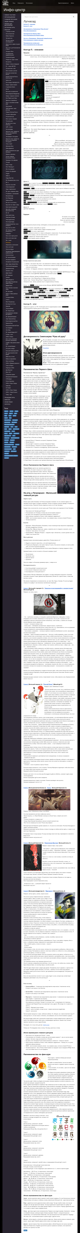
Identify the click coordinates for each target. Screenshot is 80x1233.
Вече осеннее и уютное (11, 70)
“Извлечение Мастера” (51, 843)
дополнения (16, 429)
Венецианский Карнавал (11, 376)
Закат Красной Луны (11, 319)
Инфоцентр (21, 3)
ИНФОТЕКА (7, 399)
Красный (8, 306)
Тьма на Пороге (9, 365)
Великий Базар (9, 196)
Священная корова (10, 374)
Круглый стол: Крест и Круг (12, 204)
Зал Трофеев (9, 327)
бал (10, 417)
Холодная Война (10, 297)
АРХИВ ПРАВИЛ (9, 402)
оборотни (7, 437)
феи (14, 449)
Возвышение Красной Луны (12, 325)
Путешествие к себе (10, 68)
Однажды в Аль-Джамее (12, 160)
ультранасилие (8, 449)
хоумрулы (7, 451)
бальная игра (8, 420)
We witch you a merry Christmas (11, 123)
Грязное (8, 277)
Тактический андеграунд (12, 266)
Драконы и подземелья (11, 100)
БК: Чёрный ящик (10, 310)
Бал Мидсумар (9, 198)
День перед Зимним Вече (12, 264)
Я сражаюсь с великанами (12, 193)
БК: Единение (9, 275)
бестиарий (15, 420)
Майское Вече (9, 200)
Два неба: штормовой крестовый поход (11, 209)
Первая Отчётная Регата (12, 112)
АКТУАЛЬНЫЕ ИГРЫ (10, 27)
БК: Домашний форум (11, 316)
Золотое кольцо (9, 255)
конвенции (16, 433)
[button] (76, 2)
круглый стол (8, 435)
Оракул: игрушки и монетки (12, 96)
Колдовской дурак (10, 57)
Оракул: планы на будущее (12, 64)
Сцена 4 (26, 843)
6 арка (16, 411)
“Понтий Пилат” (48, 684)
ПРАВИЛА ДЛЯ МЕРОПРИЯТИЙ (8, 24)
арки (16, 413)
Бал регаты (8, 61)
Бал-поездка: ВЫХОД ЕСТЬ (12, 82)
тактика (17, 444)
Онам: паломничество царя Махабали (12, 151)
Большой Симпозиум (9, 424)
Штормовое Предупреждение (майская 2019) (13, 252)
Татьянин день (9, 121)
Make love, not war (10, 356)
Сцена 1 (26, 588)
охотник (6, 440)
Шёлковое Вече (9, 146)
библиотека (7, 422)
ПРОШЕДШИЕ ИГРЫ (10, 397)
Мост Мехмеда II (10, 167)
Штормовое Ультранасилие (12, 261)
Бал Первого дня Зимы (11, 98)
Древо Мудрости (10, 279)
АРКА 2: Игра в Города (11, 390)
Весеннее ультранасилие (12, 91)
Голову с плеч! (9, 334)
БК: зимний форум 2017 (11, 332)
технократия (7, 446)
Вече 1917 (8, 372)
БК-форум (14, 422)
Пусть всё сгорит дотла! (12, 235)
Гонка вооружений (10, 187)
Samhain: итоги (9, 270)
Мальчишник (9, 106)
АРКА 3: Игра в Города (11, 383)
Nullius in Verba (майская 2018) (12, 294)
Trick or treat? (9, 144)
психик (6, 442)
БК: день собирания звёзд (12, 191)
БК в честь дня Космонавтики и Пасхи (13, 48)
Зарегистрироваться (63, 3)
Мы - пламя (8, 240)
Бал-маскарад (9, 129)
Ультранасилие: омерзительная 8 (10, 54)
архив (14, 415)
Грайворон (8, 233)
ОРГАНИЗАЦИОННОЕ (10, 17)
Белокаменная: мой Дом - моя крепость (12, 313)
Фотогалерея (29, 3)
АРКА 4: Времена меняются (12, 363)
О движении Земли (10, 87)
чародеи (6, 453)
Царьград (8, 385)
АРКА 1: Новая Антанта (11, 392)
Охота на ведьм (10, 249)
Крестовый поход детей (11, 207)
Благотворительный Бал (12, 321)
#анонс (6, 411)
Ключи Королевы (10, 381)
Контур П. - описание (29, 24)
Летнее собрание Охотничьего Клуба (10, 157)
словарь (12, 442)
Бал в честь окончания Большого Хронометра (11, 339)
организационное (15, 437)
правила (12, 440)
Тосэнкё (8, 162)
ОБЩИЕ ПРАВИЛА (9, 21)
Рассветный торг (10, 116)
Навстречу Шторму (10, 217)
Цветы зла (8, 80)
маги (14, 435)
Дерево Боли (9, 285)
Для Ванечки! (9, 370)
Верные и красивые (10, 154)
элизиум (6, 457)
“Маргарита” (49, 891)
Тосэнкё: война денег (11, 114)
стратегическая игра (9, 444)
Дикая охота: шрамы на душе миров (13, 44)
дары (10, 429)
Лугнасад (8, 242)
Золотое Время (9, 308)
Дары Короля (9, 273)
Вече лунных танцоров (11, 119)
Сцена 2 (26, 684)
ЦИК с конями (9, 127)
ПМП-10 (8, 175)
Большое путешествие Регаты (11, 73)
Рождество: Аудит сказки (12, 59)
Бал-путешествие (10, 33)
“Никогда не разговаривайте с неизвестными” (58, 588)
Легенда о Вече (9, 51)
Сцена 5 (26, 891)
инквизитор (7, 431)
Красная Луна (9, 323)
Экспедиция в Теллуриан (12, 136)
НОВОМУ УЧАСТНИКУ (10, 15)
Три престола (9, 38)
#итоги (11, 411)
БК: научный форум (10, 257)
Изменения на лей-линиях (12, 244)
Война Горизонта (10, 36)
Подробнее (46, 348)
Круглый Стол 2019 (10, 227)
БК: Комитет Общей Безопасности (10, 230)
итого (6, 433)
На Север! (8, 387)
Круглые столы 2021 (11, 184)
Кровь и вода (9, 164)
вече (12, 426)
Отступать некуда (10, 348)
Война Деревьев (10, 148)
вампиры (7, 426)
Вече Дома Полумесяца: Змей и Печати (12, 282)
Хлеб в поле (46, 1025)
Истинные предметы (11, 259)
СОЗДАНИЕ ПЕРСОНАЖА (11, 19)
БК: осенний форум (10, 346)
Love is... (8, 299)
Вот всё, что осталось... (11, 202)
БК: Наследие (9, 291)
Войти (72, 3)
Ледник (7, 173)
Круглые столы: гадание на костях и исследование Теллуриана (12, 133)
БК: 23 (7, 213)
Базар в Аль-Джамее (11, 171)
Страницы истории (10, 31)
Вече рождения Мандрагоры (12, 93)
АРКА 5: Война (9, 336)
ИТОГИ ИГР (7, 29)
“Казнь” (49, 787)
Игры (14, 3)
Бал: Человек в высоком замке (12, 288)
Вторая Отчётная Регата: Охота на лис (12, 77)
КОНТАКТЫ (7, 404)
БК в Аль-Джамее (10, 169)
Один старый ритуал (11, 189)
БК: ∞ (7, 182)
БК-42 (7, 89)
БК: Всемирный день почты (12, 180)
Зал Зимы (8, 330)
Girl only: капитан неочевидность (10, 41)
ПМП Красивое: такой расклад (11, 109)
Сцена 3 (26, 787)
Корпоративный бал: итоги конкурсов (12, 224)
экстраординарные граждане (11, 455)
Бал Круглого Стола (11, 304)
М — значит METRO (11, 66)
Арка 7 (11, 413)
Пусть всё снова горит (11, 238)
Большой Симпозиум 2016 (12, 350)
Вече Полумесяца (10, 301)
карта (10, 433)
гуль (6, 429)
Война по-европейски (11, 359)
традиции (14, 446)
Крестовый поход (10, 215)
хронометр (13, 451)
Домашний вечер (10, 268)
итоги (13, 431)
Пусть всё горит (10, 247)
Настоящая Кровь (10, 221)
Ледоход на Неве (10, 367)
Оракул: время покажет (11, 84)
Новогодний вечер (10, 219)
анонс (6, 413)
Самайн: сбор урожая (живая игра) (13, 343)
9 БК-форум (9, 379)
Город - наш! (9, 394)
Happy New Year (9, 178)
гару (16, 426)
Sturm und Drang (10, 361)
